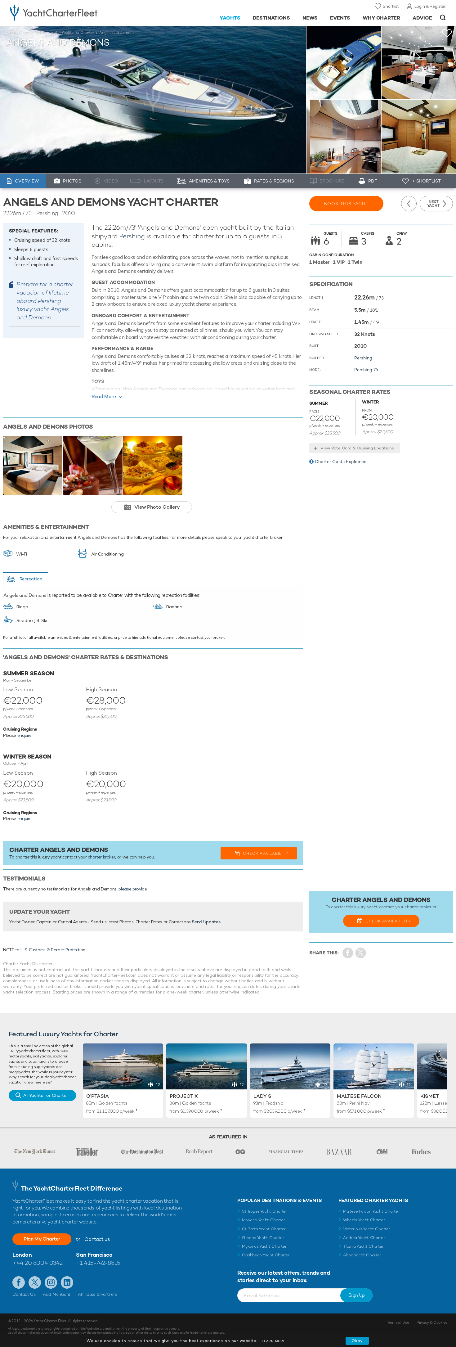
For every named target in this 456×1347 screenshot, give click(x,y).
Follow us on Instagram (51, 1282)
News (310, 18)
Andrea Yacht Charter (364, 1237)
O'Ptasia (97, 1096)
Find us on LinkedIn (67, 1282)
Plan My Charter (42, 1239)
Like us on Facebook (18, 1282)
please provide (132, 889)
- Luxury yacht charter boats (73, 12)
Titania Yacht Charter (363, 1246)
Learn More (273, 1341)
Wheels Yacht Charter (364, 1220)
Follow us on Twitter (35, 1282)
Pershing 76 (366, 369)
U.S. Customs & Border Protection (52, 950)
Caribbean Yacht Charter (266, 1255)
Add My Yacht (56, 1294)
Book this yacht (346, 203)
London (22, 1254)
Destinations (271, 18)
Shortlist (391, 6)
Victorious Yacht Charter (366, 1229)
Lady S (262, 1096)
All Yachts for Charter (45, 1095)
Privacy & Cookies (432, 1322)
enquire (24, 735)
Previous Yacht (409, 203)
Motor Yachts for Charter (72, 32)
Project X (184, 1096)
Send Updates (206, 922)
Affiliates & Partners (97, 1294)
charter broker (101, 857)
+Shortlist (447, 33)
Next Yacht (433, 203)
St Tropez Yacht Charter (264, 1211)
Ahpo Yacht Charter (362, 1255)
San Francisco (94, 1254)
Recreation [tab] (31, 579)
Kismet (429, 1096)
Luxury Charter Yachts (25, 32)
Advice (422, 18)
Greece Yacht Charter (263, 1237)
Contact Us (24, 1294)
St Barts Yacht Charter (264, 1229)
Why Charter (381, 18)
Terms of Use (398, 1322)
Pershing (132, 236)
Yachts (230, 18)
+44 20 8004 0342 (37, 1262)
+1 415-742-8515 (98, 1262)
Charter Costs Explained (341, 461)
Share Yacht (360, 953)
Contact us (97, 1239)
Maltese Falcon (359, 1096)
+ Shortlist (426, 181)
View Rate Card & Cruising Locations (357, 448)
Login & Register (430, 6)
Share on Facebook (347, 953)
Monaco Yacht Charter (263, 1220)
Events (340, 18)
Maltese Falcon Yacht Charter (371, 1211)
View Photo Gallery (157, 507)
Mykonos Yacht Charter (264, 1246)
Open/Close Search (443, 17)
